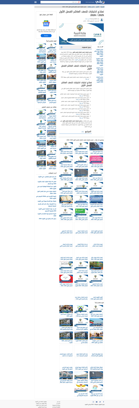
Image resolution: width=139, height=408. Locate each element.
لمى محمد (87, 19)
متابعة (46, 35)
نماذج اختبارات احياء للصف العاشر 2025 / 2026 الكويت (99, 79)
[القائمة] (35, 2)
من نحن (58, 402)
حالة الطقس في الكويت (41, 403)
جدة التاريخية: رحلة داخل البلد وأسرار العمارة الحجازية (47, 205)
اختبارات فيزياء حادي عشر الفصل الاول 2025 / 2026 (46, 192)
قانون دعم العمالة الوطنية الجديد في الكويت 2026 (46, 187)
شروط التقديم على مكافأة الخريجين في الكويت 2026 (46, 197)
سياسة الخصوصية (56, 405)
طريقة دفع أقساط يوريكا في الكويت (47, 201)
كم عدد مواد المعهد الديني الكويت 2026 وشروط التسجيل (47, 210)
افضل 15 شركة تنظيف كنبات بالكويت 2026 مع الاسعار (47, 183)
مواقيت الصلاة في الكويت (41, 402)
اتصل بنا (58, 403)
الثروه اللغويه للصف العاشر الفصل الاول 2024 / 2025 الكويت (99, 62)
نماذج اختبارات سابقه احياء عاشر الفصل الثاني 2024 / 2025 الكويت (98, 52)
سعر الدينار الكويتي (42, 407)
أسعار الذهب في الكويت (41, 405)
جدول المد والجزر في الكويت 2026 (47, 219)
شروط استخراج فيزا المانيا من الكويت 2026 (47, 215)
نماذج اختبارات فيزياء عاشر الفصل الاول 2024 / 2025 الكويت (99, 71)
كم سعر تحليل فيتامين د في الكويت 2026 (47, 178)
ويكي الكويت (78, 60)
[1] (69, 74)
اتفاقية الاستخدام (56, 407)
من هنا (87, 79)
